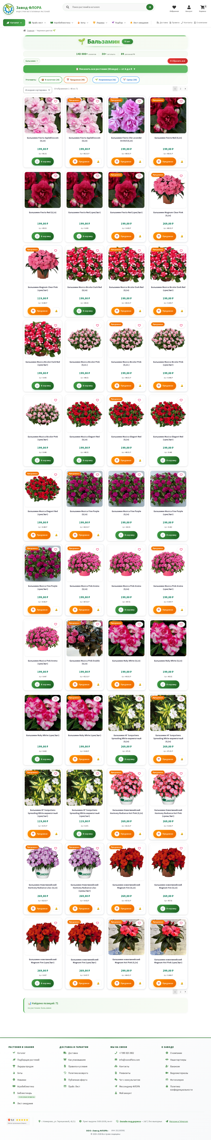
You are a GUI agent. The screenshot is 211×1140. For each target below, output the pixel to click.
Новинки (21, 1079)
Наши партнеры (178, 1059)
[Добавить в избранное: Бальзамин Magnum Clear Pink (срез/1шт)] (55, 251)
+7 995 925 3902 (126, 1053)
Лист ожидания (25, 1103)
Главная (30, 30)
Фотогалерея (177, 1079)
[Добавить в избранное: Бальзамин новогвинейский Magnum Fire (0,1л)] (139, 848)
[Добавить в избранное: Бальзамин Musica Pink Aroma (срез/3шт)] (181, 549)
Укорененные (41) (105, 79)
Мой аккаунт (125, 1093)
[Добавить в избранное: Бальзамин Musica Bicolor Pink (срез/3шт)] (181, 325)
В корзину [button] (46, 161)
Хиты (19, 1073)
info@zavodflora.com (129, 1059)
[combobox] (108, 7)
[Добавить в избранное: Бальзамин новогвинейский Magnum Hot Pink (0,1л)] (139, 923)
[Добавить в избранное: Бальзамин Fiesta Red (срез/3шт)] (97, 176)
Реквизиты (124, 1073)
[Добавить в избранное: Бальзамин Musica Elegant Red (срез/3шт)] (181, 400)
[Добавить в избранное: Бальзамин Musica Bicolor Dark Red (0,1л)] (97, 251)
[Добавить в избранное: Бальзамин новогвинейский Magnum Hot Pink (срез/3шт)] (181, 923)
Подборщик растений (28, 1059)
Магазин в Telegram (178, 1121)
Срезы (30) (130, 79)
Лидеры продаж (25, 1066)
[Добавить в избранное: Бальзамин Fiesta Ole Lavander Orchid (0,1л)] (139, 101)
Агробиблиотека (25, 1086)
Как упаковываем (77, 1059)
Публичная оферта (77, 1079)
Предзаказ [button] (84, 161)
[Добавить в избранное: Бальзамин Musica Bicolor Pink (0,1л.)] (97, 325)
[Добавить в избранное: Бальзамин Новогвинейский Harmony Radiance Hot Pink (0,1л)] (139, 773)
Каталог (21, 1053)
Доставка (73, 1053)
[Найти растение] (149, 7)
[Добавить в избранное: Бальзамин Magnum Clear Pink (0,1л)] (181, 176)
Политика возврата (78, 1073)
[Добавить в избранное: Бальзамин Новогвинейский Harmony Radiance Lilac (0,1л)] (55, 848)
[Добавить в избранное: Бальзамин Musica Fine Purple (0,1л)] (97, 475)
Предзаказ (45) (76, 79)
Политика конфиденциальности (181, 1088)
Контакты (124, 1066)
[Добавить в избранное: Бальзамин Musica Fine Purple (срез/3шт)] (181, 475)
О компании (176, 1053)
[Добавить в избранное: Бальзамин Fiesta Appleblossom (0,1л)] (55, 101)
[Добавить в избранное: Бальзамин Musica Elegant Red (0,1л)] (97, 400)
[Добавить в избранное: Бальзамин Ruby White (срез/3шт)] (55, 699)
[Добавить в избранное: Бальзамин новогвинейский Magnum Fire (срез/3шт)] (55, 923)
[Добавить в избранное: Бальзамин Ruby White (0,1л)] (139, 624)
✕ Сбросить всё (177, 61)
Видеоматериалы (179, 1073)
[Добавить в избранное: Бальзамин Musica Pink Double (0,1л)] (97, 624)
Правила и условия (77, 1066)
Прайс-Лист (74, 1086)
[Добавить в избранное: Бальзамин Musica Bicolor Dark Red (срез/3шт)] (181, 251)
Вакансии (175, 1066)
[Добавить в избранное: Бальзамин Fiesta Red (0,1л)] (181, 101)
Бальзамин (32, 61)
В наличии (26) (50, 79)
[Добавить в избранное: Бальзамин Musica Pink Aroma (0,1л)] (97, 549)
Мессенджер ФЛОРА (129, 1086)
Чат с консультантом (129, 1079)
